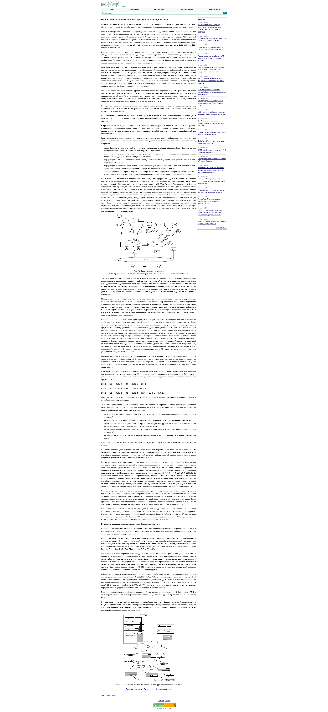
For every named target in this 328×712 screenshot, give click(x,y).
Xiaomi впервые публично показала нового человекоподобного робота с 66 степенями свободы (211, 170)
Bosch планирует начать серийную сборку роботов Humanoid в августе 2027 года (211, 123)
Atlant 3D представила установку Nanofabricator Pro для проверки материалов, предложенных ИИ (210, 212)
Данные (111, 9)
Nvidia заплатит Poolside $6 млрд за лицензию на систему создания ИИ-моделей (211, 81)
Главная (161, 701)
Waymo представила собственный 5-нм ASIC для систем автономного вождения (211, 58)
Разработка (134, 9)
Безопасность (159, 9)
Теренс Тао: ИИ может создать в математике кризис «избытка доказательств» (209, 201)
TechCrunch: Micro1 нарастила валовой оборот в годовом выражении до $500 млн (212, 92)
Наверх (167, 701)
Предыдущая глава (134, 689)
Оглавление (149, 689)
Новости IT (202, 19)
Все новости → (221, 228)
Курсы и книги (214, 9)
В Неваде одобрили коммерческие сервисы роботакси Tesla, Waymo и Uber (210, 103)
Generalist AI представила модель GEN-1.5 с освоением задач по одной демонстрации (211, 181)
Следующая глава (163, 689)
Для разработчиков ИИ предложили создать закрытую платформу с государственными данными (211, 69)
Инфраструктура (187, 9)
